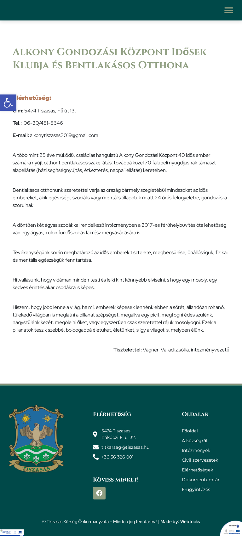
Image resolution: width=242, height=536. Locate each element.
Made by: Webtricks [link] (180, 521)
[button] (229, 10)
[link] (8, 102)
